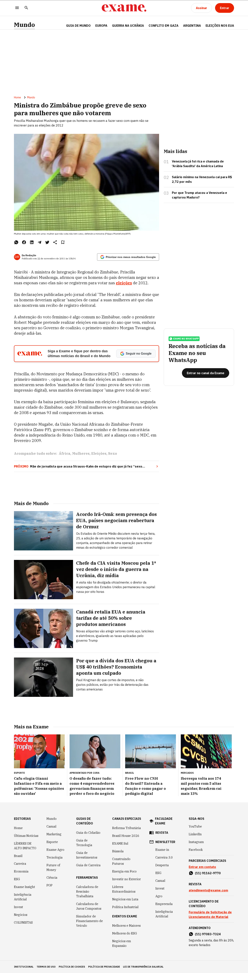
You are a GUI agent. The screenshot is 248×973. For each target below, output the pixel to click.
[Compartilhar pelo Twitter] (47, 242)
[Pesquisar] (26, 8)
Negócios (20, 915)
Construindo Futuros (121, 861)
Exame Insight (24, 887)
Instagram (196, 842)
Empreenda (164, 904)
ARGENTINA (192, 26)
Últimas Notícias (26, 836)
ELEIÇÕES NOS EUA (220, 26)
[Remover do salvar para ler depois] (62, 242)
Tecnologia (54, 857)
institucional (24, 966)
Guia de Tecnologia (84, 842)
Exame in (162, 850)
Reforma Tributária (126, 828)
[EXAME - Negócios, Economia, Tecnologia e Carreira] (124, 8)
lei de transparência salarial (143, 966)
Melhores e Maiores (126, 925)
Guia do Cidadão (88, 833)
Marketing (53, 834)
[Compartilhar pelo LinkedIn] (31, 242)
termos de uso (46, 966)
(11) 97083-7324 (208, 934)
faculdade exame (163, 821)
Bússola (118, 851)
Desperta (162, 865)
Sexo (112, 453)
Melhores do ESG (124, 933)
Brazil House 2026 (125, 836)
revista (161, 833)
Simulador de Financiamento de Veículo (89, 920)
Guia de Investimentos (86, 855)
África (64, 453)
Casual (51, 826)
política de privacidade (104, 966)
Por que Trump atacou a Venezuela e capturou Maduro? (199, 195)
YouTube (195, 826)
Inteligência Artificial (22, 897)
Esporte (52, 842)
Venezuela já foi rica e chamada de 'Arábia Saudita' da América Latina (198, 163)
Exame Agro (55, 850)
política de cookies (72, 966)
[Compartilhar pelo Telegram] (39, 242)
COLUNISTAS (23, 922)
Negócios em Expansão (121, 943)
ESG (17, 879)
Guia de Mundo (78, 26)
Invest (18, 907)
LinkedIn (195, 834)
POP (49, 885)
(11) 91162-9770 (208, 873)
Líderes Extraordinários (123, 889)
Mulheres (81, 453)
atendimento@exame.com (208, 890)
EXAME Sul (120, 843)
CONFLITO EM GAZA (163, 26)
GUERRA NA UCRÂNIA (128, 26)
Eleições (98, 453)
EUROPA (101, 26)
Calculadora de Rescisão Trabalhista (87, 891)
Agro (158, 896)
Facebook (196, 850)
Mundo (24, 25)
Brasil (18, 856)
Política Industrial (125, 907)
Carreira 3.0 (164, 857)
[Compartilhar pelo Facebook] (24, 242)
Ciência (51, 877)
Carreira (20, 864)
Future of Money (53, 867)
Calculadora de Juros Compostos (88, 906)
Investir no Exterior (126, 879)
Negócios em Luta (125, 899)
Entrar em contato (202, 867)
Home (17, 97)
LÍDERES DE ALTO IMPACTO (25, 845)
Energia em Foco (124, 871)
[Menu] (17, 8)
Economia (21, 871)
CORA (96, 772)
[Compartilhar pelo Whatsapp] (16, 242)
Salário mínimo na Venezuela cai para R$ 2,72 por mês (202, 179)
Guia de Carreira (88, 865)
